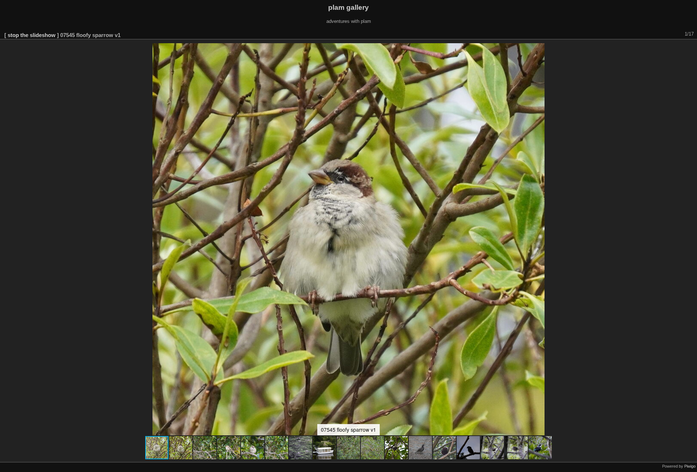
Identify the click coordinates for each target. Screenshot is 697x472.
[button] (181, 447)
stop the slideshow (32, 35)
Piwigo (690, 466)
